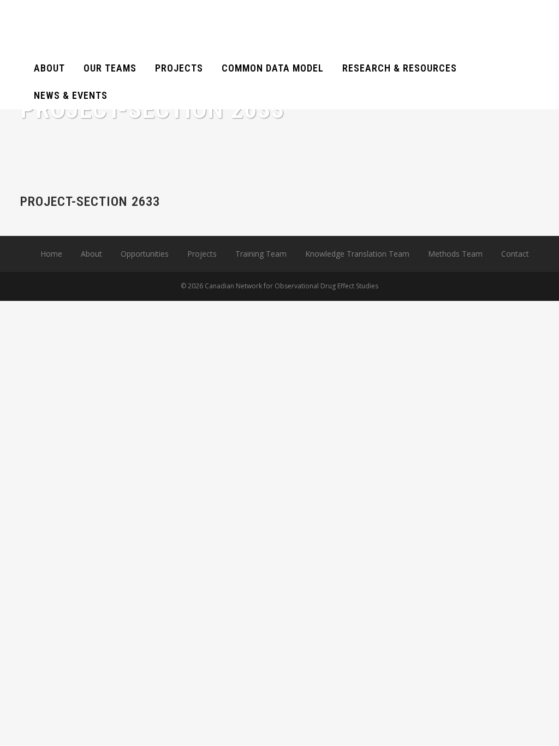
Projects (202, 253)
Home (51, 253)
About (91, 253)
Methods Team (455, 253)
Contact (515, 253)
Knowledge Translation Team (357, 253)
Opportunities (145, 253)
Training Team (261, 253)
